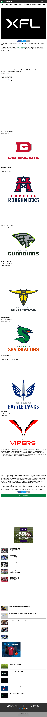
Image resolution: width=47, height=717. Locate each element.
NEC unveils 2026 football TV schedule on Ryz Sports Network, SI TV (23, 613)
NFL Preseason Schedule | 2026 (16, 686)
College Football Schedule (12, 705)
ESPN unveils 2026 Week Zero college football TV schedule (15, 549)
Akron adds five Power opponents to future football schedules (14, 564)
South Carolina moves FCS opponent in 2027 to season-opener (22, 627)
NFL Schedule (35, 705)
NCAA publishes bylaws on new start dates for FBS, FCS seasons (15, 578)
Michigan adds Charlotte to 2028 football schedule (19, 606)
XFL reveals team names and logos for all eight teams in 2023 (23, 4)
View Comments (23, 495)
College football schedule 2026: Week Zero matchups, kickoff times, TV (23, 635)
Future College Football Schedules (17, 693)
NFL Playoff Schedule (35, 706)
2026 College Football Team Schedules (18, 671)
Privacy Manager (23, 714)
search (42, 1)
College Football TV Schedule (16, 664)
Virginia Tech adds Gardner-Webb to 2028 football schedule (21, 620)
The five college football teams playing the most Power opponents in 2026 (15, 571)
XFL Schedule (21, 47)
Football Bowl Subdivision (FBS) (16, 678)
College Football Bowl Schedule (12, 706)
